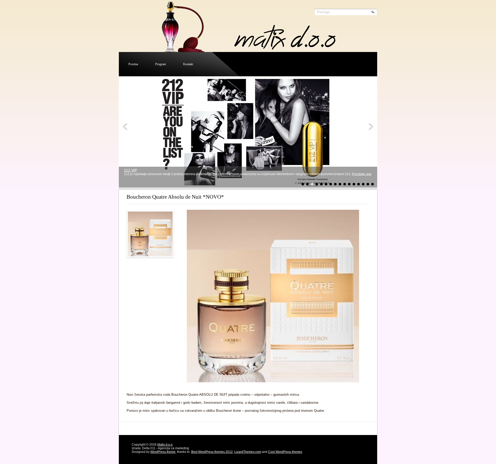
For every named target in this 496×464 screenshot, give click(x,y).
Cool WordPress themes (285, 452)
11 (349, 184)
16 (372, 184)
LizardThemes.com (247, 452)
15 (368, 184)
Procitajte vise (361, 174)
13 (358, 184)
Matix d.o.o (165, 444)
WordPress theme (162, 452)
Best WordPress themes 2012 (212, 452)
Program (160, 64)
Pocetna (133, 64)
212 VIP (130, 170)
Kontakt (188, 64)
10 (344, 184)
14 (363, 184)
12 (354, 184)
